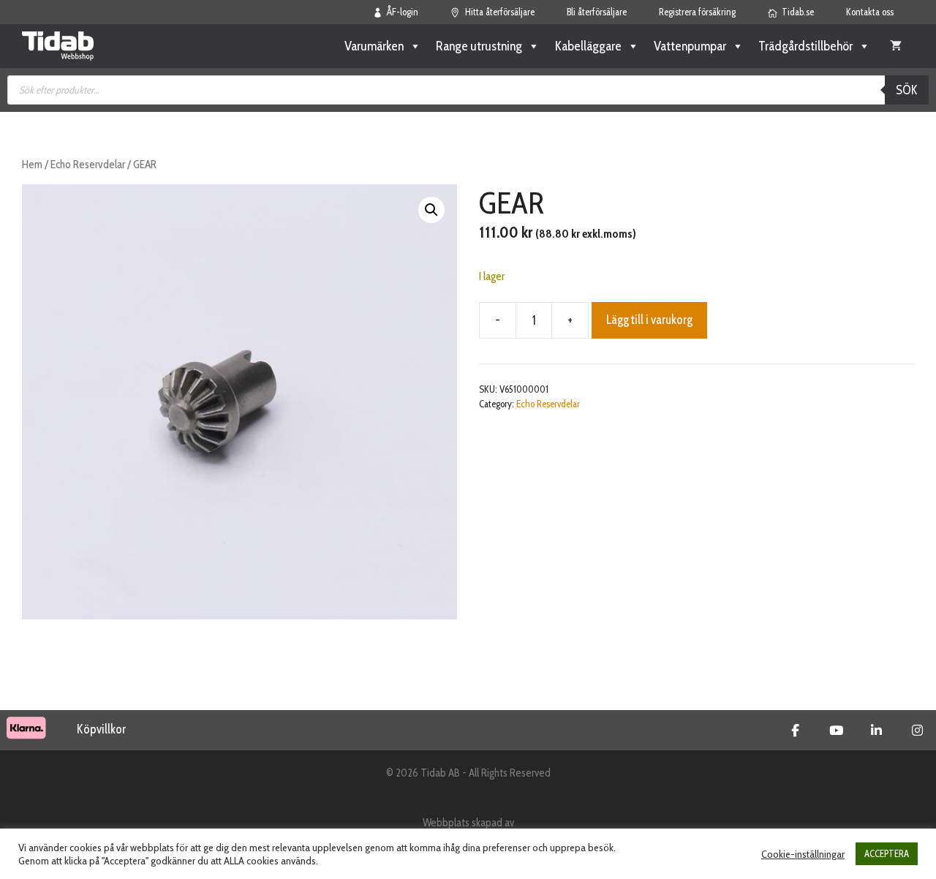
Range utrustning (479, 46)
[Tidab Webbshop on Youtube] (836, 731)
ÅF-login (402, 12)
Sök (907, 90)
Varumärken (374, 46)
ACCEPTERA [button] (886, 853)
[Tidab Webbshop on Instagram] (917, 731)
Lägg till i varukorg (649, 319)
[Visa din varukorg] (896, 46)
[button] (431, 210)
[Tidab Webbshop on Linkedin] (876, 731)
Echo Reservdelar (87, 164)
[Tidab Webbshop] (58, 46)
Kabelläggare (588, 46)
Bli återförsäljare (597, 12)
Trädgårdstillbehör (805, 46)
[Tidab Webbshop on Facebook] (795, 731)
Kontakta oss (870, 12)
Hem (32, 164)
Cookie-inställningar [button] (803, 854)
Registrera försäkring (697, 12)
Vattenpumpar (690, 46)
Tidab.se (798, 12)
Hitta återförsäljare (500, 12)
